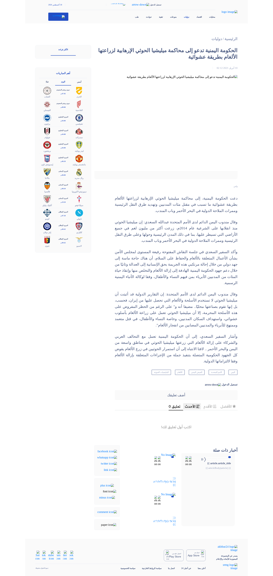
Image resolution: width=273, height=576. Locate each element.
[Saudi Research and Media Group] (225, 566)
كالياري (79, 232)
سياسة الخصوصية (128, 568)
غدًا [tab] (47, 82)
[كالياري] (79, 226)
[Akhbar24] (225, 548)
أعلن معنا (202, 568)
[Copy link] (110, 469)
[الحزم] (79, 90)
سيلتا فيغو (79, 205)
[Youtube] (51, 555)
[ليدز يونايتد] (79, 144)
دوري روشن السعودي (63, 90)
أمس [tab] (79, 82)
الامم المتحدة (216, 372)
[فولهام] (47, 131)
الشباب (47, 97)
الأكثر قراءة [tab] (63, 49)
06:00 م (63, 175)
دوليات (186, 17)
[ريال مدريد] (79, 171)
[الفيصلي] (47, 104)
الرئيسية (231, 39)
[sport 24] (58, 16)
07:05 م (63, 94)
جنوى (47, 246)
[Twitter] (109, 463)
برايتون (47, 124)
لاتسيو (79, 246)
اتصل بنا (171, 568)
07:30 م (63, 216)
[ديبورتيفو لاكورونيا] (79, 185)
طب (137, 17)
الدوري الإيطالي (63, 212)
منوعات (173, 17)
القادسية (79, 110)
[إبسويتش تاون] (47, 158)
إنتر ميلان (47, 232)
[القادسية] (79, 104)
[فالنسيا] (47, 185)
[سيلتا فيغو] (79, 198)
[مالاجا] (47, 171)
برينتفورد (47, 151)
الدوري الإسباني (63, 171)
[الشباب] (47, 90)
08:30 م (63, 189)
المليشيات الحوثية (161, 372)
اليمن (233, 372)
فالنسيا (47, 191)
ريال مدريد (79, 178)
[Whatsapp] (107, 457)
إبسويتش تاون (47, 164)
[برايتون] (47, 117)
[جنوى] (47, 239)
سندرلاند (79, 137)
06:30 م (63, 161)
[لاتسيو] (79, 239)
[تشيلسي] (79, 117)
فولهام (47, 137)
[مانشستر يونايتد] (79, 158)
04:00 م (63, 121)
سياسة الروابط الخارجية (152, 568)
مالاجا (47, 178)
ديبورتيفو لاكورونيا (79, 191)
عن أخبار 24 (186, 568)
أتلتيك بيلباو (47, 205)
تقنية (161, 17)
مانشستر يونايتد (79, 164)
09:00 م (63, 107)
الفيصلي (47, 110)
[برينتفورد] (47, 144)
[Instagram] (58, 555)
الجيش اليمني (196, 372)
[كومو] (47, 212)
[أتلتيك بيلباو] (47, 198)
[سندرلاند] (79, 131)
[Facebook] (107, 450)
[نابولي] (79, 212)
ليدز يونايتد (79, 151)
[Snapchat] (37, 555)
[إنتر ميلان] (47, 226)
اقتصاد (199, 17)
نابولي (79, 219)
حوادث (149, 17)
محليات (212, 17)
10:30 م (63, 202)
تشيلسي (79, 124)
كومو (47, 219)
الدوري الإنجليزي (63, 117)
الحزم (79, 97)
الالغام (179, 372)
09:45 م (63, 229)
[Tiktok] (44, 555)
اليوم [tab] (63, 81)
